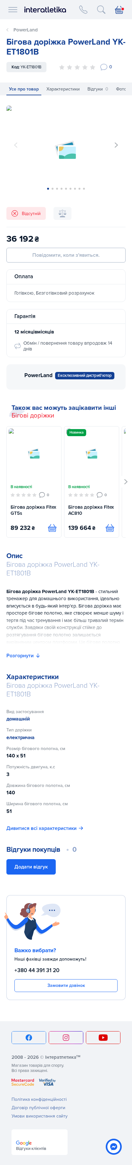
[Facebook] (29, 1037)
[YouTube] (103, 1037)
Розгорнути (20, 655)
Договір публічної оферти (38, 1107)
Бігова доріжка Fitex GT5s (33, 510)
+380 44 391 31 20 (37, 970)
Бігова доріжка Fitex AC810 (91, 510)
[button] (116, 145)
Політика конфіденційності (39, 1099)
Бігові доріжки (33, 415)
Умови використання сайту (40, 1116)
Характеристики (63, 89)
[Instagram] (66, 1037)
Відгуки (97, 89)
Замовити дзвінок (66, 985)
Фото (121, 89)
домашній (18, 719)
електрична (20, 737)
